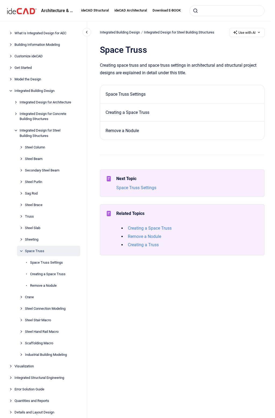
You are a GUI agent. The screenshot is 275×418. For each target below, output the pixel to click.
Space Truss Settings (46, 262)
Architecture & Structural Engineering (58, 10)
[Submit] (195, 10)
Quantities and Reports (32, 401)
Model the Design (28, 79)
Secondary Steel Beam (42, 170)
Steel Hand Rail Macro (42, 332)
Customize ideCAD (29, 56)
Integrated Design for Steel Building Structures (40, 133)
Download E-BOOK (167, 10)
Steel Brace (33, 205)
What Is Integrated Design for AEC (40, 33)
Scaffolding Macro (39, 343)
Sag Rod (31, 193)
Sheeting (31, 239)
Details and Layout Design (34, 412)
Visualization (24, 366)
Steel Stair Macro (38, 320)
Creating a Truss (143, 244)
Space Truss (34, 251)
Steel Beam (33, 159)
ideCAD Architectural (130, 10)
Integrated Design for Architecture (45, 102)
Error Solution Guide (29, 389)
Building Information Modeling (37, 45)
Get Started (23, 68)
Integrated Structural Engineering (39, 378)
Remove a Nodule (43, 285)
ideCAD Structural (95, 10)
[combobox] (227, 11)
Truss (29, 216)
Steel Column (35, 147)
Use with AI (247, 33)
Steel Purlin (33, 182)
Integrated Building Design (35, 91)
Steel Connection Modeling (45, 309)
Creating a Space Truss (48, 274)
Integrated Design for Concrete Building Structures (43, 116)
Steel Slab (32, 228)
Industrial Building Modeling (46, 355)
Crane (29, 297)
